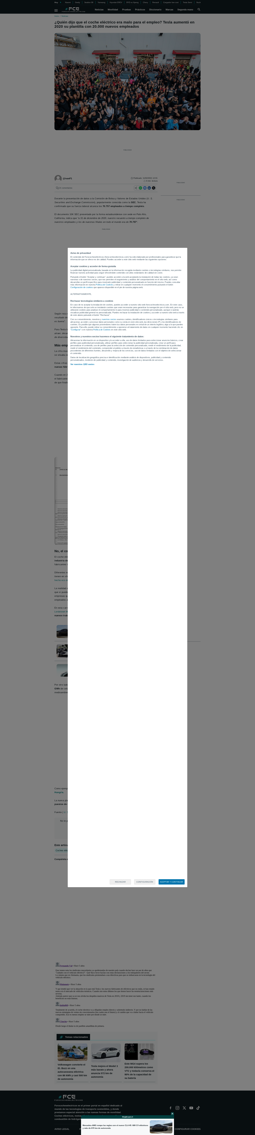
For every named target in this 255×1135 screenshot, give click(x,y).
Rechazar (120, 882)
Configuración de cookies (81, 287)
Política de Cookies (104, 285)
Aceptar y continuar (171, 882)
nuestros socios (109, 319)
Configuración (144, 882)
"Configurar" (75, 329)
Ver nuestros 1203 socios (82, 364)
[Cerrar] (172, 1113)
